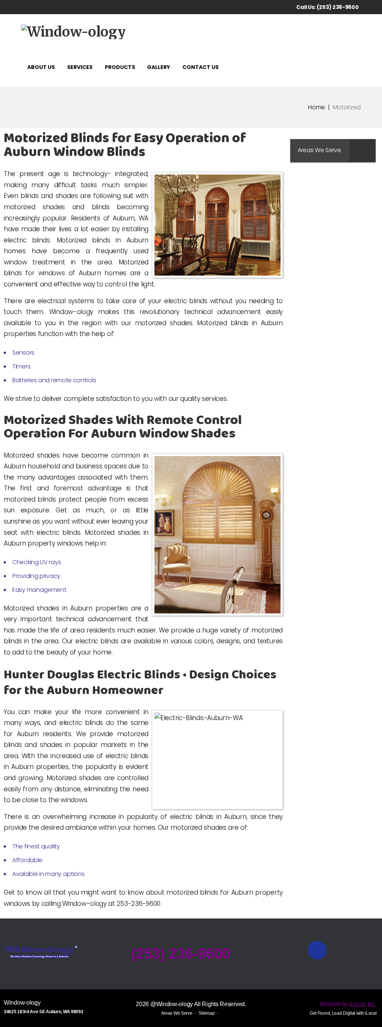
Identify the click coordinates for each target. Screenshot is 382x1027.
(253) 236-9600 (338, 7)
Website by (348, 1004)
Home (316, 107)
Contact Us (200, 67)
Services (80, 67)
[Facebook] (358, 33)
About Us (41, 67)
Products (120, 67)
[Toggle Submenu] (363, 150)
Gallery (158, 67)
